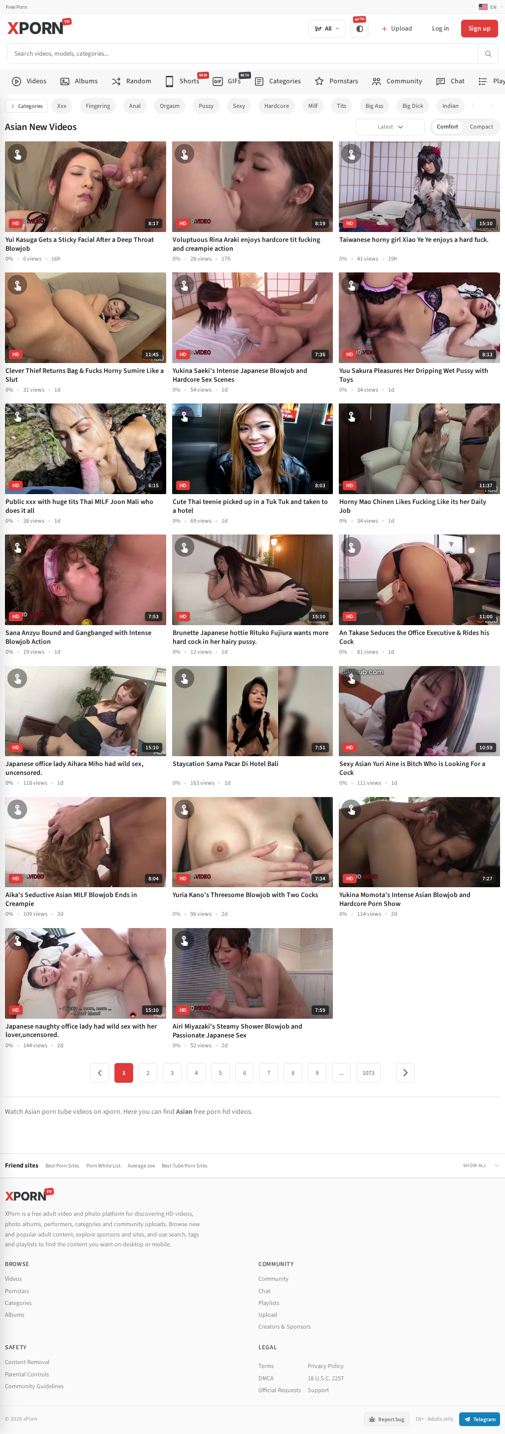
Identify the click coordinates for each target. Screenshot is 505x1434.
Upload (267, 1314)
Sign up (480, 28)
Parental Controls (27, 1374)
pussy (206, 105)
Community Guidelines (34, 1386)
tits (341, 105)
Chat (264, 1291)
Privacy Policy (326, 1366)
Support (318, 1390)
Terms (266, 1366)
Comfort (447, 127)
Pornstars (17, 1291)
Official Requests (279, 1390)
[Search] (488, 53)
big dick (412, 105)
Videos (13, 1278)
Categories (30, 106)
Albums (14, 1314)
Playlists (268, 1303)
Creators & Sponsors (284, 1326)
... (341, 1072)
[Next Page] (405, 1073)
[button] (494, 106)
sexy (239, 105)
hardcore (276, 105)
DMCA (266, 1378)
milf (313, 105)
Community (273, 1278)
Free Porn (16, 7)
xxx (62, 105)
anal (135, 105)
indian (450, 105)
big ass (374, 105)
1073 (368, 1072)
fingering (98, 105)
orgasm (170, 105)
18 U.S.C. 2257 (326, 1378)
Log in (440, 28)
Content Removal (27, 1362)
